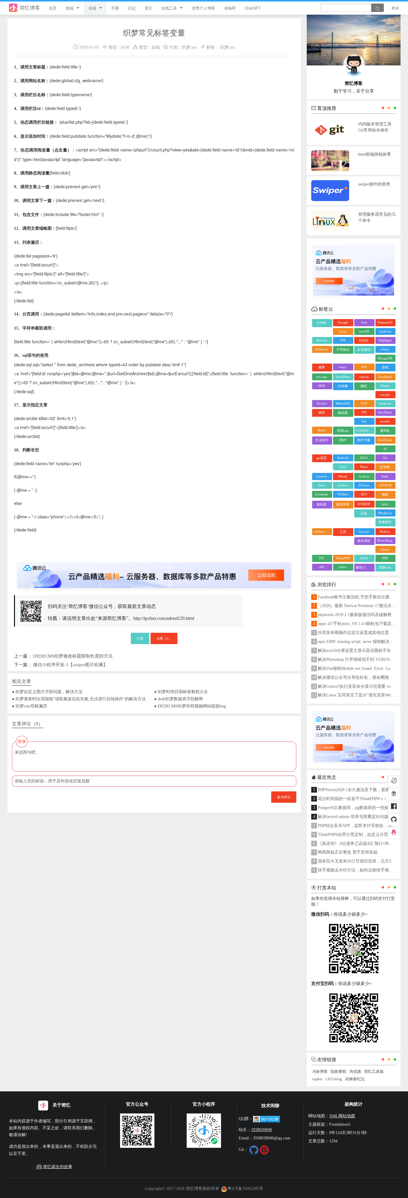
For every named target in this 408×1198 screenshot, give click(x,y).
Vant (364, 322)
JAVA (364, 457)
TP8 (343, 340)
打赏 (140, 638)
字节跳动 (342, 349)
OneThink (385, 412)
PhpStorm (385, 513)
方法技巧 (321, 440)
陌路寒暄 (338, 1072)
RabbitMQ (343, 403)
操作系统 (363, 541)
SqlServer (321, 349)
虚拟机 (385, 430)
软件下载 (363, 440)
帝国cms (343, 430)
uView (385, 349)
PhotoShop (384, 540)
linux (321, 485)
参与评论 (283, 796)
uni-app (321, 377)
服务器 (321, 504)
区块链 (385, 467)
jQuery (385, 549)
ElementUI (385, 322)
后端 (92, 8)
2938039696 (261, 1129)
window (342, 485)
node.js (364, 476)
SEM (321, 385)
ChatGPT (253, 8)
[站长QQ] (394, 833)
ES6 (364, 367)
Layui (343, 466)
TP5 (321, 558)
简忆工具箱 (374, 1072)
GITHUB (385, 485)
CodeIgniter (364, 430)
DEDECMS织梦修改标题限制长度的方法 (73, 655)
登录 (395, 8)
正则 (364, 513)
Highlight (385, 340)
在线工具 (169, 8)
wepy (342, 367)
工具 (343, 532)
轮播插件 (385, 522)
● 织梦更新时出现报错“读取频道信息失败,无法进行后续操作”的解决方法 (79, 698)
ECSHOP (364, 504)
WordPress (343, 377)
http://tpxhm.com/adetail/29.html (163, 618)
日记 (132, 8)
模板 (385, 494)
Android (343, 457)
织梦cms (189, 47)
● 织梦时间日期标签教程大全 (181, 691)
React (364, 466)
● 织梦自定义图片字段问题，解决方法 (47, 691)
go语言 (322, 458)
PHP (385, 558)
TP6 (364, 412)
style (385, 504)
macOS (364, 331)
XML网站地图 (342, 1115)
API (321, 567)
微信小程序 (364, 567)
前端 (69, 8)
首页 (53, 8)
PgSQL (364, 340)
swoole (385, 421)
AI (385, 449)
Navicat (321, 340)
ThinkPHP (343, 558)
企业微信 (363, 349)
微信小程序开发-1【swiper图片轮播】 (70, 664)
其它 (148, 8)
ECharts (363, 485)
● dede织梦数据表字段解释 (178, 698)
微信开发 (342, 504)
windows (385, 331)
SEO (364, 494)
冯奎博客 (320, 1072)
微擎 (321, 367)
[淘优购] (394, 794)
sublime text (322, 531)
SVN (364, 403)
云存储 (343, 386)
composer (385, 403)
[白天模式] (394, 781)
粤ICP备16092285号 (245, 1188)
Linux (343, 331)
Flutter (385, 385)
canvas (364, 377)
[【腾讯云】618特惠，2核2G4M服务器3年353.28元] (154, 570)
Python (385, 531)
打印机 (321, 322)
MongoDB (385, 358)
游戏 (385, 367)
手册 (115, 8)
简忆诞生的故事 (57, 1167)
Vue (363, 421)
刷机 (364, 386)
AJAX (364, 558)
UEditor (342, 494)
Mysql (342, 476)
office (343, 567)
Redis (321, 430)
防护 (343, 440)
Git (385, 457)
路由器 (343, 412)
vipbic (317, 1079)
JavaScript (385, 440)
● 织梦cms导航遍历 (29, 706)
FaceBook (385, 377)
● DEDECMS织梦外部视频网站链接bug (190, 706)
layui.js (364, 531)
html (385, 476)
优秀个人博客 (203, 8)
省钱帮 (230, 8)
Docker (322, 403)
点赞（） (164, 638)
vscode (385, 394)
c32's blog (334, 1079)
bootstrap (321, 494)
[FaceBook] (394, 807)
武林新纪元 (355, 1079)
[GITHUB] (394, 820)
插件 (321, 412)
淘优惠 (355, 1072)
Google (343, 322)
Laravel (321, 476)
